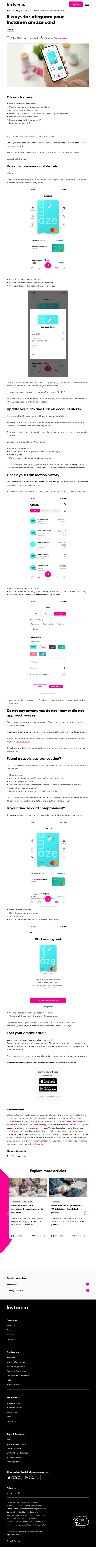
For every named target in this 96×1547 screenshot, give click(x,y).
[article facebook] (7, 1156)
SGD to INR (77, 1121)
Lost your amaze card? (19, 123)
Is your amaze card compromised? (25, 119)
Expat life (16, 1201)
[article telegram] (19, 1156)
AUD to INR (12, 1124)
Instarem (39, 1143)
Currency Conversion (16, 1370)
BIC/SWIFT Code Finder (17, 1452)
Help (9, 1379)
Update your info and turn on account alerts (29, 106)
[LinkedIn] (15, 1492)
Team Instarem (60, 37)
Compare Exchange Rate (18, 1375)
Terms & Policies (13, 1541)
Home (9, 10)
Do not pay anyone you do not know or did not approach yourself (38, 113)
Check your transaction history (23, 110)
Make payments (14, 1402)
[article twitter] (13, 1156)
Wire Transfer (13, 1461)
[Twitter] (12, 1492)
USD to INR (66, 1121)
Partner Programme (16, 1366)
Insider (10, 30)
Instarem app (36, 279)
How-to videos (13, 1384)
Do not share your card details (22, 103)
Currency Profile (14, 1448)
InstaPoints (11, 1357)
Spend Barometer (15, 1407)
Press (9, 1330)
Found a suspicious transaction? (23, 116)
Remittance (27, 1201)
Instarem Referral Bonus (17, 1362)
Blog (18, 10)
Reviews (10, 1334)
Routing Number (14, 1457)
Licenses (10, 1339)
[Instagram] (19, 1492)
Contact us (12, 1411)
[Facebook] (8, 1492)
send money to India (44, 1124)
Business (55, 1201)
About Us (11, 1325)
